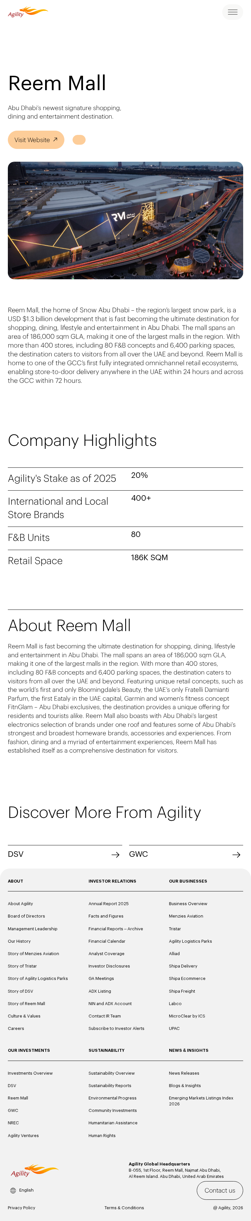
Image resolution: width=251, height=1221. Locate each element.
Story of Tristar (22, 966)
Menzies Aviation (186, 916)
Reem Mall (18, 1098)
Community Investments (113, 1110)
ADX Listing (100, 991)
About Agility (20, 904)
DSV (16, 854)
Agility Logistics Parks (190, 941)
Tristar (175, 929)
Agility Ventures (23, 1135)
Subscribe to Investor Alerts (116, 1028)
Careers (16, 1028)
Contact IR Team (105, 1016)
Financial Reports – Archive (116, 929)
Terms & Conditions (124, 1208)
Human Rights (102, 1135)
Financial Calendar (107, 941)
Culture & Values (24, 1016)
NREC (13, 1123)
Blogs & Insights (185, 1085)
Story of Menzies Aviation (33, 954)
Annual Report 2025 (109, 904)
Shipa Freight (182, 991)
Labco (175, 1003)
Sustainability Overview (112, 1073)
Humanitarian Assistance (113, 1123)
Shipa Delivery (183, 966)
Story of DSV (20, 991)
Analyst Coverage (107, 954)
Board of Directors (26, 916)
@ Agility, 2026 (228, 1208)
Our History (19, 941)
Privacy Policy (21, 1208)
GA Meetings (101, 978)
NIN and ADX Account (110, 1003)
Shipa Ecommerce (187, 978)
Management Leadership (33, 929)
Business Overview (188, 904)
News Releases (184, 1073)
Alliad (174, 954)
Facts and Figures (106, 916)
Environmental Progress (113, 1098)
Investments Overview (30, 1073)
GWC (138, 854)
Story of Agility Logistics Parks (38, 978)
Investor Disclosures (109, 966)
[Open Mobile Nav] (232, 12)
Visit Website (32, 140)
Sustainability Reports (110, 1085)
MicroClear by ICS (187, 1016)
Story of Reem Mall (26, 1003)
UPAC (174, 1028)
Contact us (220, 1190)
